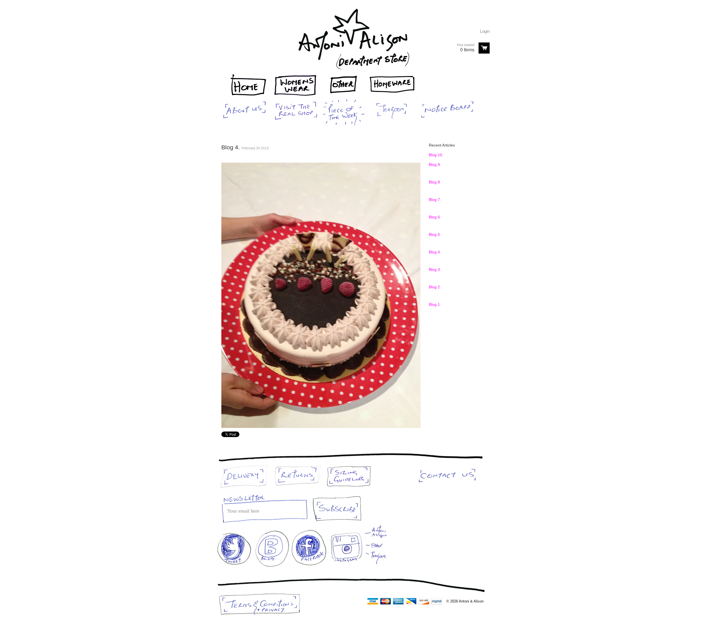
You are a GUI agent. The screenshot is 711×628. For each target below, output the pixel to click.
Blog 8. (435, 182)
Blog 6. (435, 217)
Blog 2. (435, 287)
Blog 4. (435, 252)
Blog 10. (436, 155)
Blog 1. (435, 304)
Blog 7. (435, 199)
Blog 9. (435, 164)
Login (485, 31)
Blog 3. (435, 269)
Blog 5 (434, 234)
